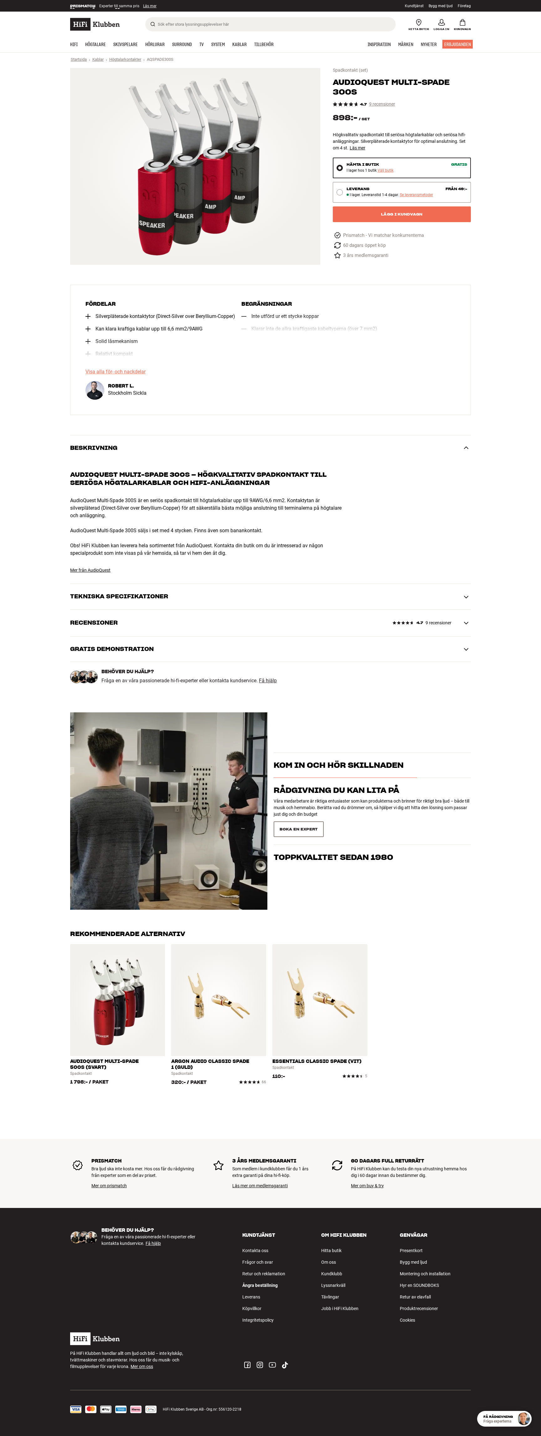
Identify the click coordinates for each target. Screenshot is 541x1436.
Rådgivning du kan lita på (336, 801)
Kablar (98, 59)
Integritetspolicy (258, 1320)
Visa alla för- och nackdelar (115, 372)
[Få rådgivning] (524, 1419)
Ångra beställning (260, 1285)
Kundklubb (331, 1273)
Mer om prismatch (109, 1185)
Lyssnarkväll (333, 1285)
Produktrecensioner (419, 1308)
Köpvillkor (251, 1308)
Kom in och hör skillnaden (339, 776)
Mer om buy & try (367, 1185)
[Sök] (153, 24)
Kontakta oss (255, 1250)
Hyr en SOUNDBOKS (419, 1285)
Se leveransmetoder (416, 195)
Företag (464, 6)
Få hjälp (268, 681)
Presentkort (411, 1250)
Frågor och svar (257, 1262)
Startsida (79, 59)
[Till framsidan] (95, 24)
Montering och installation (425, 1273)
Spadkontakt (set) (350, 70)
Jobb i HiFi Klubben (339, 1308)
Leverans (251, 1296)
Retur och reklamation (263, 1273)
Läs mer (152, 6)
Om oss (328, 1262)
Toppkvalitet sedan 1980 (333, 826)
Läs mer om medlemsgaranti (260, 1185)
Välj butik (386, 171)
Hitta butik (331, 1250)
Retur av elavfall (415, 1296)
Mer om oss (142, 1366)
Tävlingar (330, 1296)
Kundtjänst (414, 6)
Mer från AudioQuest (90, 570)
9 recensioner (382, 104)
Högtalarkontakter (125, 59)
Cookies (407, 1320)
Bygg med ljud (441, 6)
